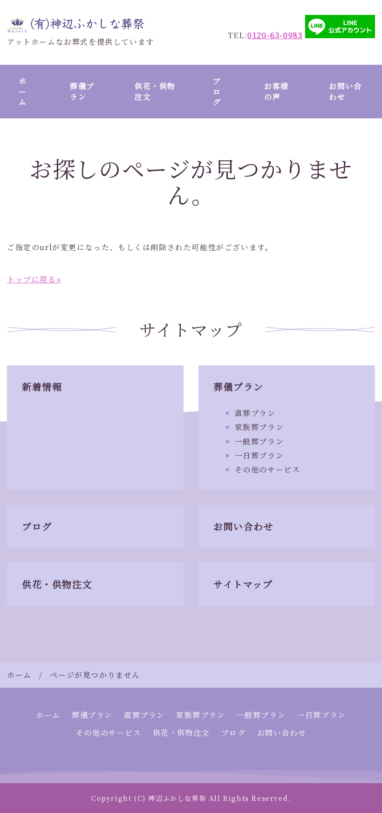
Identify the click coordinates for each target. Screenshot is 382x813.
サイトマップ (243, 584)
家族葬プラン (259, 427)
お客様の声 (276, 91)
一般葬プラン (259, 441)
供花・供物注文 (155, 91)
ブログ (217, 91)
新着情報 (42, 386)
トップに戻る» (34, 279)
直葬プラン (255, 413)
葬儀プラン (82, 91)
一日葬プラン (259, 455)
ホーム (23, 91)
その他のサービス (267, 469)
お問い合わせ (345, 91)
